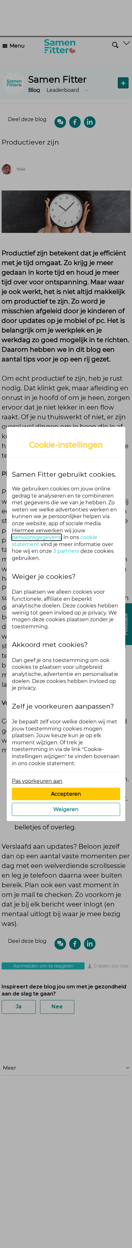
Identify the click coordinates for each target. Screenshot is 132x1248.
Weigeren (65, 809)
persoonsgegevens (36, 537)
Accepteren (66, 794)
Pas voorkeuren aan (37, 781)
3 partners (66, 551)
